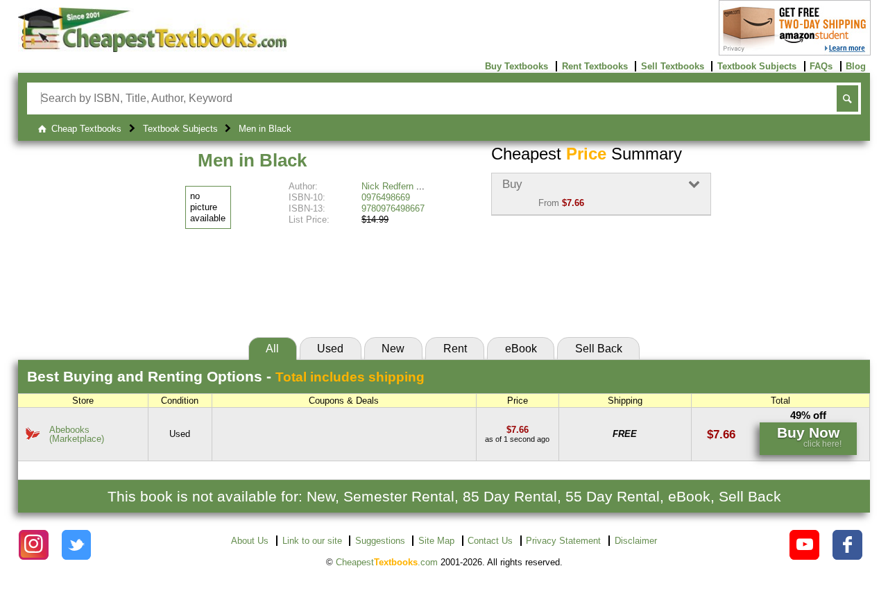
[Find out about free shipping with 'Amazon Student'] (795, 52)
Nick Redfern (387, 186)
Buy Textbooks (516, 66)
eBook (521, 348)
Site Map (436, 540)
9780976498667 (393, 208)
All (272, 348)
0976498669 (385, 197)
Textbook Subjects (756, 66)
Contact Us (490, 540)
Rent (455, 348)
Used (330, 348)
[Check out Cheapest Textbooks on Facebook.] (847, 545)
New (393, 348)
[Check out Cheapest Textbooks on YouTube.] (804, 545)
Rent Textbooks (595, 66)
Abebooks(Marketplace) (76, 434)
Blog (856, 66)
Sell (598, 348)
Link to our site (312, 540)
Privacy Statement (563, 540)
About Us (249, 540)
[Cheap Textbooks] (152, 49)
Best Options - (226, 376)
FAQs (821, 66)
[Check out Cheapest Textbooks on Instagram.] (34, 545)
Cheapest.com (387, 562)
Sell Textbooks (672, 66)
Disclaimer (636, 540)
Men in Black (252, 160)
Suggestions (380, 540)
